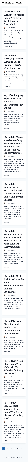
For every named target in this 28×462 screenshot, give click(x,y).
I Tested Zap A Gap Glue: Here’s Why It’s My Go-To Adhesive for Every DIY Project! (13, 367)
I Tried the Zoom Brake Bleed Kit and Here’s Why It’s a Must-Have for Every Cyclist (14, 18)
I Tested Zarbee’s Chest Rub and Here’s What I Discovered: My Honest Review (12, 327)
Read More (8, 46)
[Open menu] (24, 3)
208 (17, 448)
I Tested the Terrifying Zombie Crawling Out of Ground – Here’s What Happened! (13, 61)
